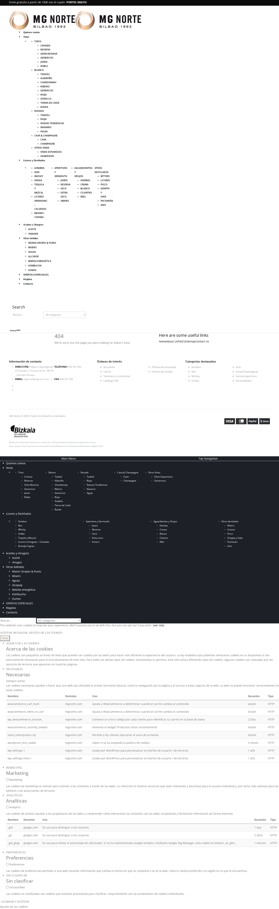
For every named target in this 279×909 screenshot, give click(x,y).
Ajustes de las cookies (45, 632)
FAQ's (181, 341)
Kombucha (35, 265)
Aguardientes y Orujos (165, 521)
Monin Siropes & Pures (42, 242)
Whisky (38, 176)
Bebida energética (39, 261)
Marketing (14, 767)
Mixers (32, 247)
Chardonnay (48, 82)
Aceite (32, 229)
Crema (84, 184)
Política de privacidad (164, 367)
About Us (172, 341)
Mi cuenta (109, 367)
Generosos (47, 156)
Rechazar (20, 632)
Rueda (44, 107)
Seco (63, 188)
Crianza (45, 45)
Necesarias (14, 669)
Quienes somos (31, 32)
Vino (238, 367)
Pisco (104, 184)
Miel (83, 196)
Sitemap (190, 341)
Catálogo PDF (111, 380)
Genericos (46, 57)
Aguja (44, 131)
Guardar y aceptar (15, 901)
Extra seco (97, 537)
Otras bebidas (30, 238)
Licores (105, 180)
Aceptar (6, 632)
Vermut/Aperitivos (246, 376)
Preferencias (16, 852)
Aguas (32, 252)
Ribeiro (45, 86)
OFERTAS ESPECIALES (36, 274)
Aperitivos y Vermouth (97, 521)
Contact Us (202, 341)
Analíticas (14, 795)
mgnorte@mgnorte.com (36, 379)
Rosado (39, 111)
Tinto (37, 41)
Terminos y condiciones (116, 376)
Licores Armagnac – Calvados (33, 541)
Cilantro (86, 192)
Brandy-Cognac (26, 546)
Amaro (65, 200)
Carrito (107, 371)
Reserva (45, 49)
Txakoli (45, 74)
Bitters (105, 176)
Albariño (46, 78)
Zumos (32, 270)
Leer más (158, 625)
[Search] (90, 315)
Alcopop (33, 256)
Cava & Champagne (46, 135)
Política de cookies (162, 371)
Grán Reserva (48, 53)
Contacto (28, 284)
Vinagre (33, 233)
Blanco (39, 70)
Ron (36, 172)
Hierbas (85, 180)
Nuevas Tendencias (52, 123)
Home (162, 341)
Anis (103, 205)
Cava (43, 139)
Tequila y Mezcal (27, 537)
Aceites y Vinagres (33, 224)
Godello (45, 98)
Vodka (38, 180)
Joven (43, 61)
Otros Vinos (41, 147)
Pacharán (107, 200)
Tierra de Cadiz (49, 102)
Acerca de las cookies (22, 643)
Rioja (43, 94)
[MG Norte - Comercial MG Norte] (75, 20)
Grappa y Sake (235, 537)
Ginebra (39, 168)
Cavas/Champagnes (247, 371)
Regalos (27, 279)
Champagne (47, 143)
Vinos (26, 37)
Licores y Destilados (34, 160)
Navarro (45, 127)
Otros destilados (230, 521)
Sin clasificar (16, 875)
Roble (44, 66)
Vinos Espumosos (51, 151)
